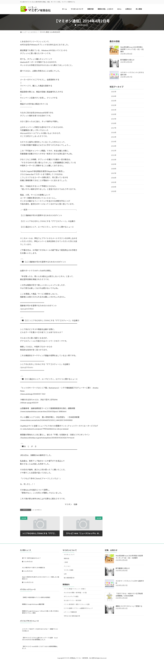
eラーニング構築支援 (70, 612)
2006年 (113, 178)
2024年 (113, 96)
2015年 (113, 137)
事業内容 (66, 558)
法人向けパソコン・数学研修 (72, 600)
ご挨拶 (66, 562)
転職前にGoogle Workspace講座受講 (33, 604)
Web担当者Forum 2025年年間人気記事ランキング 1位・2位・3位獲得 (132, 49)
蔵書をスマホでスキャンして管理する (129, 606)
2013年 (113, 146)
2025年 (113, 92)
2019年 (113, 119)
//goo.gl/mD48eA (27, 309)
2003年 (113, 191)
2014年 (113, 141)
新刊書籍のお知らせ (127, 60)
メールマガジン (37, 510)
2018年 (113, 123)
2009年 (113, 164)
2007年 (113, 173)
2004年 (113, 187)
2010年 (113, 160)
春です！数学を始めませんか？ (31, 558)
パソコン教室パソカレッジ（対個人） (75, 589)
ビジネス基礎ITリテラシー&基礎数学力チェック (78, 608)
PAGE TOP (158, 640)
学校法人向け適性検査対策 (72, 616)
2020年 (113, 114)
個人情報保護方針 (69, 578)
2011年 (113, 155)
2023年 (113, 101)
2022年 (113, 105)
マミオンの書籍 (68, 570)
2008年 (113, 169)
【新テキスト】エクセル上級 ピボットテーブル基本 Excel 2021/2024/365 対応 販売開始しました (40, 638)
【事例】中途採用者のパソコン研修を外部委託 (36, 597)
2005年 (113, 182)
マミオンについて (69, 554)
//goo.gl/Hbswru (26, 367)
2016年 (113, 132)
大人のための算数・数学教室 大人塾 (75, 593)
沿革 (65, 574)
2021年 (113, 110)
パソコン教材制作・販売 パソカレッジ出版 (76, 604)
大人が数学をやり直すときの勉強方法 (33, 567)
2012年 (113, 151)
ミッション (67, 566)
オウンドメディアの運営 (71, 596)
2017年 (113, 128)
